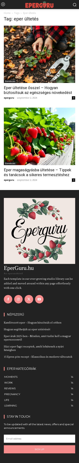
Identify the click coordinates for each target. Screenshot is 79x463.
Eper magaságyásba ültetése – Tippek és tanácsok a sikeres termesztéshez (37, 172)
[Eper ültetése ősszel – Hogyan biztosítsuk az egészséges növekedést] (39, 54)
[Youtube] (39, 299)
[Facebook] (8, 299)
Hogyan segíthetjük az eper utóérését (27, 329)
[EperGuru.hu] (39, 4)
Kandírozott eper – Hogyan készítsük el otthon (32, 322)
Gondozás (10, 81)
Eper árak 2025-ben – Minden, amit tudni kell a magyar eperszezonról (37, 337)
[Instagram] (18, 299)
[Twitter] (29, 299)
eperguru (9, 97)
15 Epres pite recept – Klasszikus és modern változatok (38, 356)
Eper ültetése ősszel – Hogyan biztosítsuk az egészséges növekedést (38, 90)
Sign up (39, 449)
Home (7, 13)
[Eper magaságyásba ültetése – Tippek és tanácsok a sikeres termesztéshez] (39, 136)
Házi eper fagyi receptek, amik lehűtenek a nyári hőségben (34, 348)
